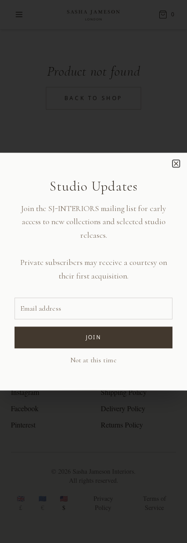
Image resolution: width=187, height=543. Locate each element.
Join (94, 337)
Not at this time (93, 360)
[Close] (176, 163)
